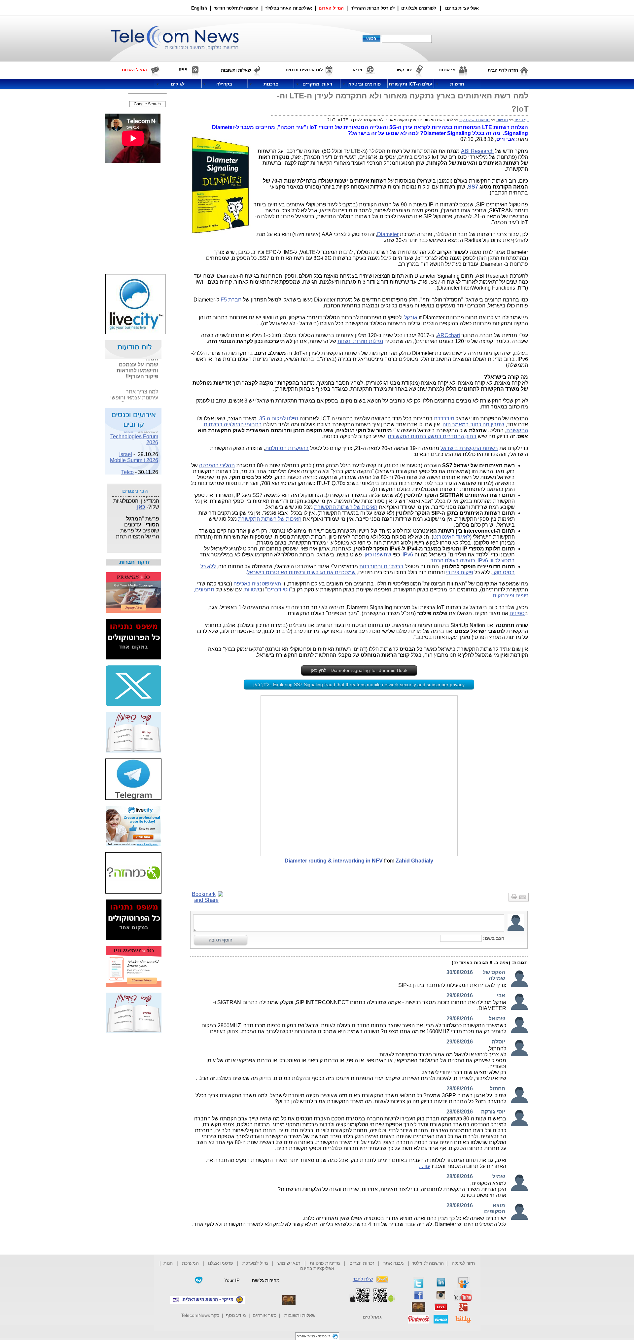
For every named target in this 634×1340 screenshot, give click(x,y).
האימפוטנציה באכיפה (257, 583)
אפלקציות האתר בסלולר (288, 8)
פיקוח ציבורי (459, 572)
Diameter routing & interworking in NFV (334, 861)
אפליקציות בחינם (317, 1268)
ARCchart (448, 335)
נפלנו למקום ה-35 (278, 418)
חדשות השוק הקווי (474, 120)
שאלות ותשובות (299, 1315)
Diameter (388, 234)
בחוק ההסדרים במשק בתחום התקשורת (432, 436)
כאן (140, 501)
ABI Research (477, 151)
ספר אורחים (264, 1315)
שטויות (251, 589)
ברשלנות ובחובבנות (381, 566)
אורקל (410, 317)
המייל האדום (331, 8)
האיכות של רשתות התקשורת (345, 507)
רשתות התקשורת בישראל (469, 448)
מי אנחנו (447, 69)
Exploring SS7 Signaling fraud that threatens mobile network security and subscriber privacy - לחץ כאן (359, 684)
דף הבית (521, 120)
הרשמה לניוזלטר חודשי (237, 8)
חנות (168, 1263)
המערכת (190, 1263)
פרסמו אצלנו (221, 1263)
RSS (183, 69)
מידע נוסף (236, 1315)
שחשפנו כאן (378, 554)
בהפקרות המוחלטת (287, 448)
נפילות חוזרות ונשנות (360, 341)
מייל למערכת (255, 1263)
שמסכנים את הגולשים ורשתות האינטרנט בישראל (301, 572)
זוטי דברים (278, 589)
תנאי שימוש (288, 1263)
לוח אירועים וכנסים (304, 69)
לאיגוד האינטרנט (451, 537)
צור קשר (404, 69)
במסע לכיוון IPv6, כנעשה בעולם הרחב (472, 560)
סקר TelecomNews (200, 1315)
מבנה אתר (393, 1263)
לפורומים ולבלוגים (418, 8)
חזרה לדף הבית (503, 70)
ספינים (517, 613)
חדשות (502, 120)
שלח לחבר (363, 1279)
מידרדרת (444, 418)
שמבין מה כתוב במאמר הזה (473, 424)
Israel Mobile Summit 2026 (134, 452)
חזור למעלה (463, 1263)
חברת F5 (231, 299)
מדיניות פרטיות (325, 1263)
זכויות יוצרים (361, 1263)
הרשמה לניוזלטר (428, 1263)
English (199, 8)
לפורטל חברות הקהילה (372, 8)
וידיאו (356, 69)
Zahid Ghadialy (414, 861)
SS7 (473, 187)
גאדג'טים (372, 1317)
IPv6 (408, 554)
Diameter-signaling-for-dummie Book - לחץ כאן (359, 670)
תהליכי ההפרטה (217, 465)
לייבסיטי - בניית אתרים (314, 1336)
